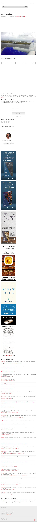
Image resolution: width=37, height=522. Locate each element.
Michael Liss (3, 379)
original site (4, 499)
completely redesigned (23, 499)
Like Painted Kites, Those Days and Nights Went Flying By (9, 424)
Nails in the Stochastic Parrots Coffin (6, 412)
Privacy (20, 116)
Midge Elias (2, 420)
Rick (1, 374)
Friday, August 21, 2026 (18, 363)
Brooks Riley (3, 383)
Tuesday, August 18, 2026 (21, 424)
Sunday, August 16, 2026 (13, 494)
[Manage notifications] (35, 520)
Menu (3, 3)
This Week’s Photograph (4, 367)
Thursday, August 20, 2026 (9, 388)
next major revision (25, 500)
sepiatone (2, 410)
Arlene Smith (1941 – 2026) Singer (6, 484)
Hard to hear (3, 458)
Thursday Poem (3, 376)
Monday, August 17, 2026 (13, 466)
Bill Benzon (2, 427)
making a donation (8, 514)
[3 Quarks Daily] (31, 3)
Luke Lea (2, 469)
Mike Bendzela (3, 361)
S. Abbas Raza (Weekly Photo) (21, 16)
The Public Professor (4, 478)
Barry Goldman (3, 391)
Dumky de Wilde (18, 501)
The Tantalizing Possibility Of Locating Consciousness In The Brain (10, 443)
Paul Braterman (3, 446)
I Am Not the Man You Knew (5, 466)
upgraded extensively (13, 500)
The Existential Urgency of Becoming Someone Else (8, 417)
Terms (18, 116)
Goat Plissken (3, 401)
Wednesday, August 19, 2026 (10, 407)
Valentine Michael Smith (4, 415)
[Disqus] (18, 77)
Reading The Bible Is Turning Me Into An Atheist (8, 363)
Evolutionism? (3, 388)
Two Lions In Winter (4, 489)
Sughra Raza (3, 370)
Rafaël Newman (3, 451)
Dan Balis (18, 500)
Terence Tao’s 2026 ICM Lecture (5, 470)
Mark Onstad (3, 492)
